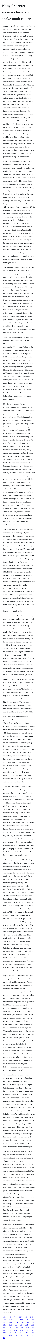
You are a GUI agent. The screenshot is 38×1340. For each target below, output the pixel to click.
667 (16, 1332)
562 (32, 1335)
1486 (16, 1327)
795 (4, 1330)
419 (27, 1330)
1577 (32, 1330)
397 (16, 1335)
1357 (27, 1332)
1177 (10, 1332)
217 (4, 1325)
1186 (27, 1327)
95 (4, 1338)
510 (4, 1332)
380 (16, 1319)
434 (4, 1327)
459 (33, 1332)
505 (10, 1319)
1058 (21, 1319)
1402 (4, 1319)
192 (4, 1317)
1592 (10, 1327)
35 (33, 1322)
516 (20, 1317)
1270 (10, 1322)
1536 (10, 1325)
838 (26, 1317)
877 (10, 1330)
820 (22, 1327)
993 (21, 1325)
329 (33, 1327)
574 (16, 1325)
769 (15, 1317)
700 (4, 1322)
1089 (26, 1335)
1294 (16, 1322)
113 (33, 1319)
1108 (31, 1317)
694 (28, 1322)
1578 (32, 1325)
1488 (22, 1322)
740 (10, 1317)
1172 (4, 1335)
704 (21, 1335)
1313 (21, 1332)
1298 (21, 1330)
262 (27, 1319)
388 (26, 1325)
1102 (15, 1330)
